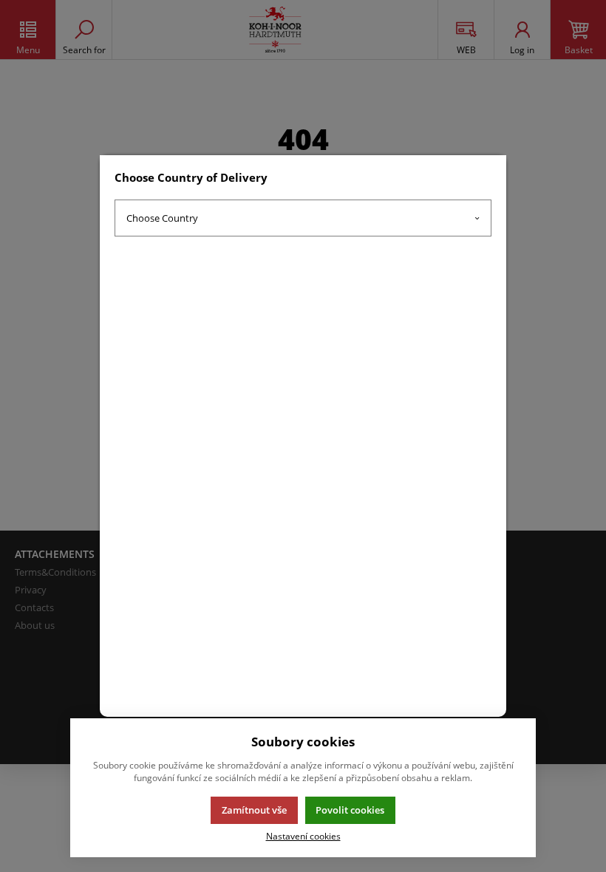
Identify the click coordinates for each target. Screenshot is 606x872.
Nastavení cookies (303, 836)
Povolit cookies (350, 810)
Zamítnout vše (254, 810)
